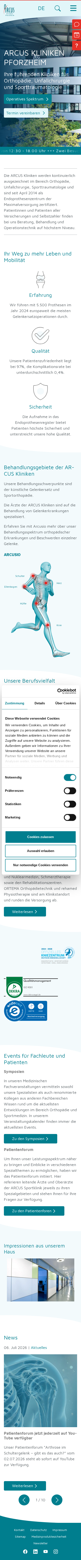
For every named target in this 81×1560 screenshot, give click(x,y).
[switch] (70, 790)
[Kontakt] (76, 24)
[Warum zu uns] (76, 45)
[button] (24, 1499)
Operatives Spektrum (25, 99)
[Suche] (58, 8)
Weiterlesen (22, 911)
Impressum (59, 1530)
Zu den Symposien (28, 1138)
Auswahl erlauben (40, 851)
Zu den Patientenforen (31, 1211)
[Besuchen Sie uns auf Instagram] (56, 1551)
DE (41, 8)
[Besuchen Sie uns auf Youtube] (46, 1551)
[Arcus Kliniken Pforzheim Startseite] (9, 9)
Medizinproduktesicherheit (49, 1536)
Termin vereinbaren (23, 113)
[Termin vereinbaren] (76, 35)
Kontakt (19, 1530)
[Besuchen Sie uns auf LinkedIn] (35, 1551)
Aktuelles (39, 1347)
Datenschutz (38, 1530)
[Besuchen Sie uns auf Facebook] (25, 1551)
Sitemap (20, 1536)
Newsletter (40, 1543)
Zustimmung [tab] (14, 703)
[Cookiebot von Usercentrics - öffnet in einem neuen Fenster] (57, 691)
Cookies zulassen (40, 837)
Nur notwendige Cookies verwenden (40, 865)
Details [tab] (40, 703)
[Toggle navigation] (73, 8)
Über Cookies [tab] (65, 703)
